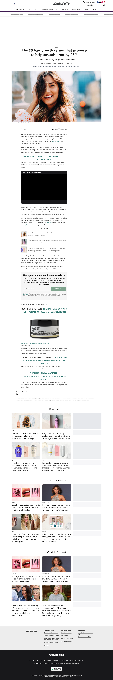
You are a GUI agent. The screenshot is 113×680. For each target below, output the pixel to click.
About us (31, 660)
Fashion (21, 9)
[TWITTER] (17, 394)
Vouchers (46, 645)
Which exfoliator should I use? (91, 14)
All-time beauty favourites (51, 633)
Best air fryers (64, 635)
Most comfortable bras (67, 641)
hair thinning (56, 141)
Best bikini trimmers (66, 633)
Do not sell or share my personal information (65, 663)
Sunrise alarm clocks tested (51, 635)
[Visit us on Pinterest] (104, 2)
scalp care (36, 212)
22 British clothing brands (51, 642)
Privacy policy (79, 660)
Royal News (65, 9)
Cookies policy (38, 663)
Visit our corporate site (77, 675)
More (93, 9)
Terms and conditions (67, 660)
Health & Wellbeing (47, 9)
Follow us (56, 129)
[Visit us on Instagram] (102, 2)
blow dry (49, 222)
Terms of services (41, 293)
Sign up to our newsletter (84, 637)
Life (57, 9)
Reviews (85, 9)
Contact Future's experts (44, 660)
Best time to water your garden (35, 14)
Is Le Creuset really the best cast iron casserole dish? (51, 639)
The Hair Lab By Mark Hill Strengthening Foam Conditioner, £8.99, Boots (44, 376)
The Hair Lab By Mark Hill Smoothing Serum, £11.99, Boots (45, 360)
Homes (36, 9)
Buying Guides (76, 9)
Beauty (29, 9)
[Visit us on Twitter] (100, 2)
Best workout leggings (67, 638)
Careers (46, 663)
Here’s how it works (75, 66)
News (71, 63)
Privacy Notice (26, 294)
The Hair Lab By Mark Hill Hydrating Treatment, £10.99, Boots (35, 343)
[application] (44, 187)
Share (25, 129)
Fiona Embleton (46, 63)
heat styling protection (28, 225)
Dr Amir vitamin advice (54, 14)
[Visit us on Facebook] (98, 2)
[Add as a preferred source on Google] (56, 669)
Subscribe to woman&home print (85, 633)
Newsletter (64, 129)
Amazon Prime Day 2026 (17, 14)
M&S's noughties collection (71, 14)
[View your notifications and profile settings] (19, 3)
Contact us (56, 660)
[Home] (17, 9)
